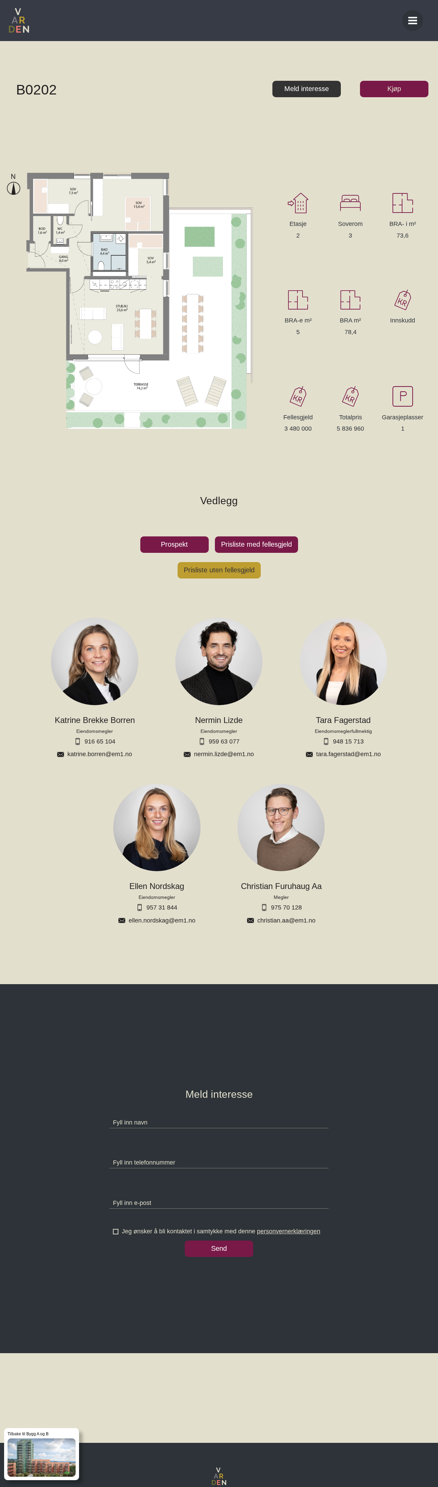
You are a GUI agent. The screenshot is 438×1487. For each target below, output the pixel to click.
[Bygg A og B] (41, 1454)
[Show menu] (412, 20)
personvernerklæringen (288, 1231)
